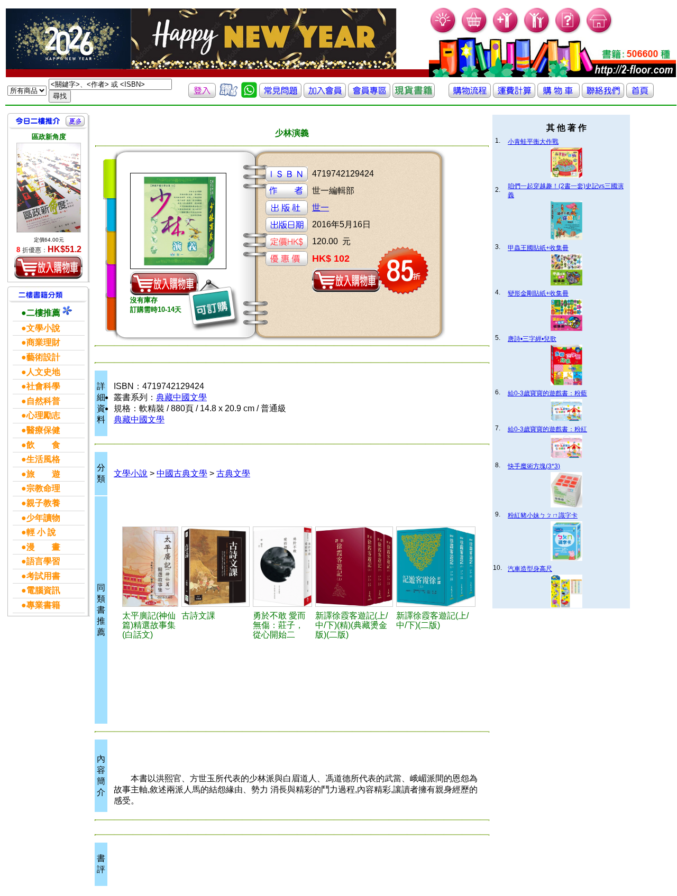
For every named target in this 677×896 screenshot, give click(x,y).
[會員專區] (369, 94)
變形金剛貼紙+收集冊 (538, 293)
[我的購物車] (474, 31)
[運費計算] (514, 94)
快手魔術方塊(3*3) (534, 466)
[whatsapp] (249, 94)
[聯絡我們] (603, 94)
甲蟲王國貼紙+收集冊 (538, 248)
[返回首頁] (640, 94)
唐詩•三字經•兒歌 (532, 339)
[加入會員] (505, 31)
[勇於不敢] (282, 566)
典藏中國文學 (181, 397)
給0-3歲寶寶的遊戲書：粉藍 (547, 393)
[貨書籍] (413, 94)
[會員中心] (537, 31)
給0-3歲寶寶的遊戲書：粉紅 (547, 429)
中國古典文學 (182, 473)
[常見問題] (568, 31)
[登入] (202, 94)
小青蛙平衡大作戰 (533, 141)
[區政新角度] (48, 188)
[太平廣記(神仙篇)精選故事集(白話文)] (150, 566)
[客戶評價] (228, 94)
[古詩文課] (215, 566)
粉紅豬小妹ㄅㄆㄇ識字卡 (543, 515)
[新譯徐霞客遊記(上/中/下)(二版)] (436, 566)
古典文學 (233, 473)
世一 (320, 207)
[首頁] (599, 31)
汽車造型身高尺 (530, 568)
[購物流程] (470, 94)
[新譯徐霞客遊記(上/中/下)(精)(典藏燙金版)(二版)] (354, 566)
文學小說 (131, 473)
